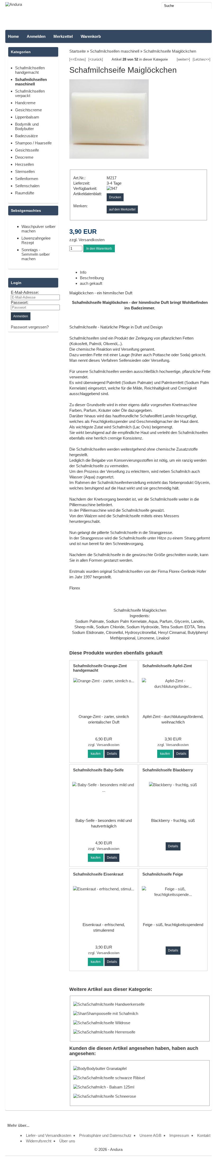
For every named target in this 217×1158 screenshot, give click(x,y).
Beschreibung (92, 278)
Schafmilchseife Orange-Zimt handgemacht (100, 667)
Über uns (67, 1141)
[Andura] (13, 4)
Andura (116, 1149)
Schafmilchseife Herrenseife (111, 1032)
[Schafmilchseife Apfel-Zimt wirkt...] (173, 686)
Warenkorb (91, 36)
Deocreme (24, 157)
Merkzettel (63, 36)
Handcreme (25, 102)
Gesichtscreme (28, 110)
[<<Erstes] (77, 59)
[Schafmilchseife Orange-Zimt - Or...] (103, 681)
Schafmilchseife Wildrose (108, 1022)
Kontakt (203, 1135)
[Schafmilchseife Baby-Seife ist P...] (103, 790)
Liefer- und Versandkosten (48, 1135)
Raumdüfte (24, 193)
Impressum (179, 1135)
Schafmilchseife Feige (162, 874)
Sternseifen (25, 171)
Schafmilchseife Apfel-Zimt (167, 665)
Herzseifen (24, 164)
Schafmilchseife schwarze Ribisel (116, 1077)
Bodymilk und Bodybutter (27, 126)
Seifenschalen (27, 186)
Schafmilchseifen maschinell (31, 81)
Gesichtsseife (27, 150)
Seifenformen (26, 178)
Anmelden (36, 36)
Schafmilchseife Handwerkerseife (115, 1004)
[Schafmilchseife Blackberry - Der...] (173, 784)
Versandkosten (91, 239)
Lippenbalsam (27, 117)
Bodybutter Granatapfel (106, 1068)
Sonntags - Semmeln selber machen (35, 254)
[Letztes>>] (201, 59)
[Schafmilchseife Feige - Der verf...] (173, 894)
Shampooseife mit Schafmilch (112, 1013)
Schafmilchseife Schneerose (111, 1096)
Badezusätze (26, 136)
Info (83, 272)
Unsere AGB (150, 1135)
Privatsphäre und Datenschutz (105, 1135)
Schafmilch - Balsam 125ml (110, 1087)
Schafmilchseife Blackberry (167, 770)
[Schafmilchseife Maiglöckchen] (109, 157)
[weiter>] (183, 59)
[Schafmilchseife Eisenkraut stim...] (103, 889)
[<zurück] (95, 59)
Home (13, 36)
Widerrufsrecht (38, 1141)
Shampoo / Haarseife (33, 143)
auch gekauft (91, 283)
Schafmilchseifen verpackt (30, 93)
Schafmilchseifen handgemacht (30, 70)
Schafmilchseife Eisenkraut (98, 874)
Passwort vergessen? (30, 327)
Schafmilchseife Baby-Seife (98, 770)
